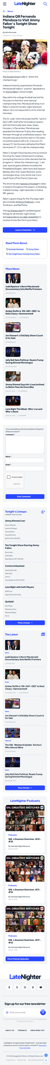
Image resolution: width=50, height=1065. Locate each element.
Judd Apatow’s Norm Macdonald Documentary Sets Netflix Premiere (24, 287)
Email (8, 465)
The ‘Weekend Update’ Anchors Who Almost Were (23, 746)
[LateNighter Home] (25, 4)
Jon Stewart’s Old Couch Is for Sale (24, 336)
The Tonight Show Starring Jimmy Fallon (24, 254)
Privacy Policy (42, 1019)
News (10, 11)
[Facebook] (9, 987)
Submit (43, 1011)
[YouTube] (41, 987)
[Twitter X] (17, 987)
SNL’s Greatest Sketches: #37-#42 (24, 941)
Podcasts (12, 835)
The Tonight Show (11, 76)
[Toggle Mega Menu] (5, 4)
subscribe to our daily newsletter (23, 216)
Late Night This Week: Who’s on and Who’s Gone (24, 410)
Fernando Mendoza (16, 249)
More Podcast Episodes (18, 959)
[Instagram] (25, 987)
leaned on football (29, 183)
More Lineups (24, 622)
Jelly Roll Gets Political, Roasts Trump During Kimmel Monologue (24, 361)
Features (8, 741)
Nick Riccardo (10, 32)
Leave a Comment (23, 230)
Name (9, 456)
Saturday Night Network (20, 846)
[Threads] (33, 987)
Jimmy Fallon (12, 91)
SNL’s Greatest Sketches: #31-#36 (24, 890)
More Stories (24, 788)
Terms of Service (24, 1021)
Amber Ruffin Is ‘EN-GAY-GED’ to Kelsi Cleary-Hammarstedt (23, 312)
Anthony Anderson (25, 201)
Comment (10, 434)
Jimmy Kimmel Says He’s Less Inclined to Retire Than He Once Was (25, 385)
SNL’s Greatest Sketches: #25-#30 (24, 840)
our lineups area (15, 210)
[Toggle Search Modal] (45, 4)
